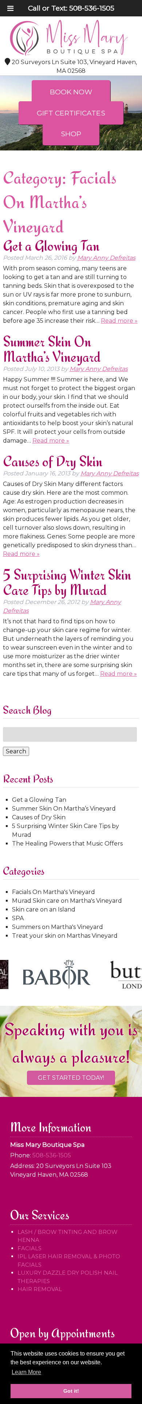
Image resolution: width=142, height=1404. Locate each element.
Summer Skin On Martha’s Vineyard (51, 349)
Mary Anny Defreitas (106, 257)
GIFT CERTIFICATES (71, 113)
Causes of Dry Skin (52, 461)
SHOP (71, 133)
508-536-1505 (91, 8)
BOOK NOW (71, 91)
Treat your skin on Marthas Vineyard (65, 935)
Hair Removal (39, 1289)
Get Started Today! (71, 1077)
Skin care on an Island (43, 909)
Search (16, 751)
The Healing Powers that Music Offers (67, 843)
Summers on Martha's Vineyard (57, 926)
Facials (29, 1248)
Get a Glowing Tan (51, 245)
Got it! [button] (71, 1391)
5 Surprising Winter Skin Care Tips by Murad (67, 582)
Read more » (119, 320)
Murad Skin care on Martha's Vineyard (67, 900)
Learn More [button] (26, 1372)
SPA (18, 918)
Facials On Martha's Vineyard (53, 892)
